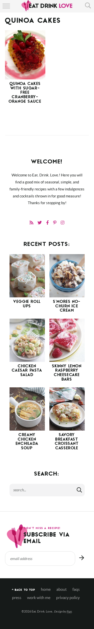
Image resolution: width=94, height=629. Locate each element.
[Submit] (80, 490)
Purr (69, 611)
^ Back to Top (23, 590)
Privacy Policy (68, 598)
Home (46, 589)
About (61, 589)
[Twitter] (40, 222)
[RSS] (31, 222)
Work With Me (38, 598)
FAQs (76, 589)
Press (16, 598)
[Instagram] (62, 222)
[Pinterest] (54, 222)
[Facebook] (47, 222)
